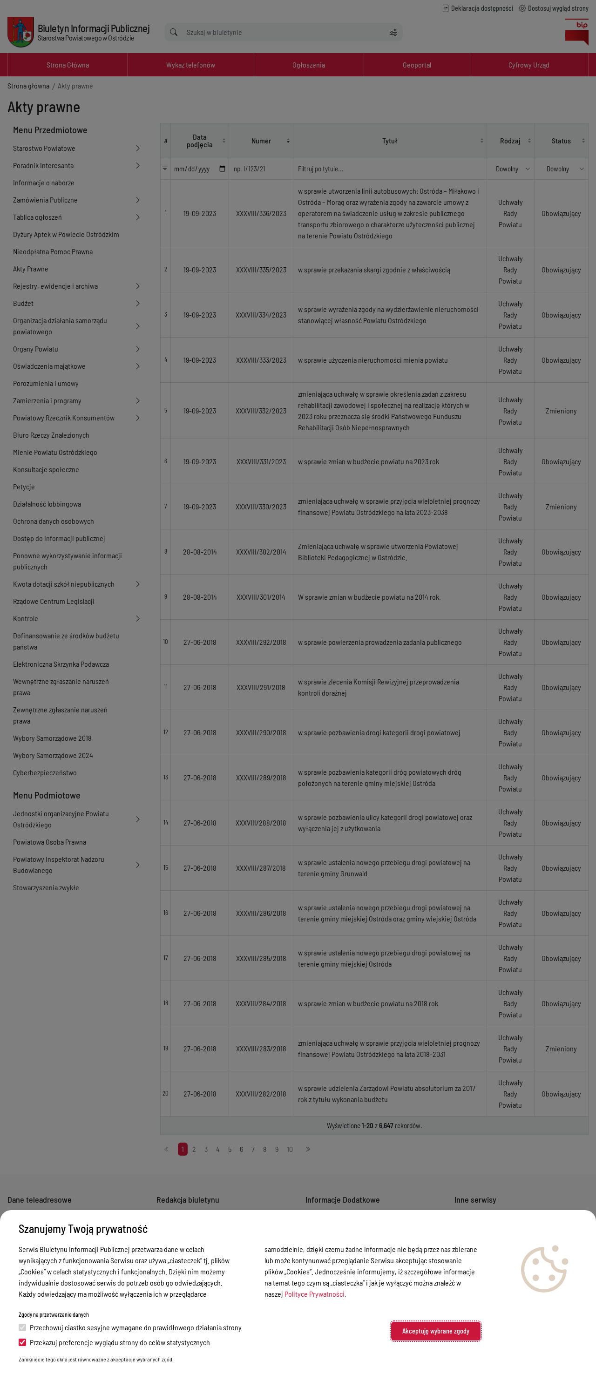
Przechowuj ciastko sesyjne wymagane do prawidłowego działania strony (136, 1327)
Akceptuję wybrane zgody (435, 1331)
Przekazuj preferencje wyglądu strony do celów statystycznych (120, 1342)
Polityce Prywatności (314, 1293)
